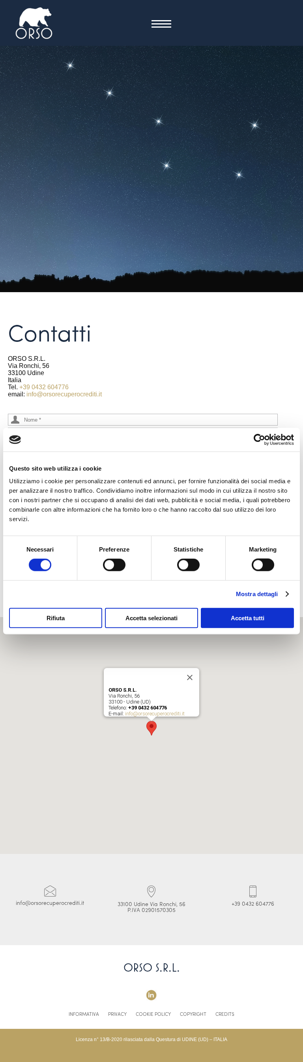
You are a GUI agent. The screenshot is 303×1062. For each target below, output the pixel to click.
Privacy (117, 1014)
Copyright (193, 1014)
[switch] (114, 565)
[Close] (189, 677)
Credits (224, 1014)
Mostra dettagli (257, 594)
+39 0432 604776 (44, 387)
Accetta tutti (247, 617)
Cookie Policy (153, 1014)
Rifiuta (56, 617)
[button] (151, 728)
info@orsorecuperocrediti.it (64, 394)
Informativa (84, 1014)
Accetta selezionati (151, 617)
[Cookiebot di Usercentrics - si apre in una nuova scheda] (259, 440)
